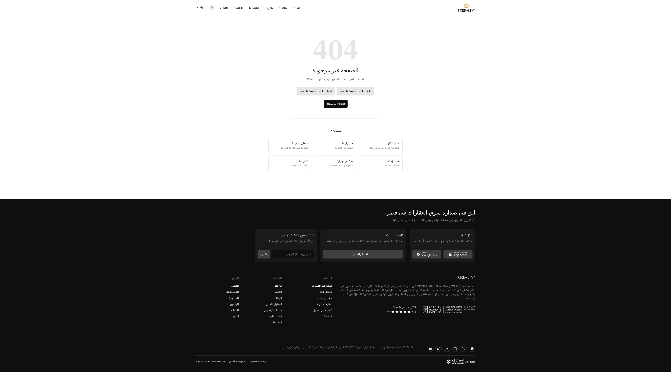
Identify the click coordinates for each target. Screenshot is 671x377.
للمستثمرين (232, 292)
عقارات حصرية (324, 304)
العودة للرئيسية (335, 103)
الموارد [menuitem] (224, 8)
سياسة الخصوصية (258, 362)
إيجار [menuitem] (298, 8)
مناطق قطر (325, 292)
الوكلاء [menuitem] (239, 8)
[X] (464, 349)
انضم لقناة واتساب (363, 254)
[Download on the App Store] (457, 254)
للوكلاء (235, 286)
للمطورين (234, 298)
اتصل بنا (277, 323)
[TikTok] (438, 349)
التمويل (235, 317)
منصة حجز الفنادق (322, 286)
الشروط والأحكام (237, 362)
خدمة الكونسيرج (273, 310)
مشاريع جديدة (324, 298)
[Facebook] (472, 349)
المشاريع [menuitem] (254, 8)
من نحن (278, 286)
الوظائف (277, 298)
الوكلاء (278, 292)
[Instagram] (455, 349)
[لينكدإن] (447, 349)
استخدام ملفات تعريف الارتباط (210, 362)
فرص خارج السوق (322, 310)
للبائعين (234, 304)
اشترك (264, 254)
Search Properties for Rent (316, 91)
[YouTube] (430, 349)
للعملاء (235, 310)
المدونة (328, 317)
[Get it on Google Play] (426, 254)
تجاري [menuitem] (270, 8)
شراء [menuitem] (284, 8)
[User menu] (210, 8)
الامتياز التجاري (274, 304)
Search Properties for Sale (355, 91)
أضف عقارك (275, 317)
